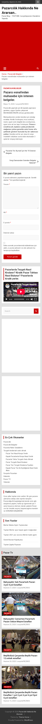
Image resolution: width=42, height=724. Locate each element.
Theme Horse (24, 717)
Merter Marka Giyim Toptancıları (16, 525)
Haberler (7, 476)
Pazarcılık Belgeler (12, 88)
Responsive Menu (37, 2)
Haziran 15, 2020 (10, 701)
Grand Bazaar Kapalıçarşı (13, 540)
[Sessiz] (32, 299)
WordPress (28, 720)
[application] (21, 292)
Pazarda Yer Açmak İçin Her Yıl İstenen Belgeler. (21, 152)
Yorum (7, 184)
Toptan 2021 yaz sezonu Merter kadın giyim (20, 535)
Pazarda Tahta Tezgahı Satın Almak (19, 459)
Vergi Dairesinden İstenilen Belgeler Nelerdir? (22, 161)
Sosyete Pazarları (10, 473)
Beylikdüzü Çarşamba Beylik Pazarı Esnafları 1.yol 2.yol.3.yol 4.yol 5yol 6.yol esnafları (20, 695)
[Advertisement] (21, 44)
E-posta (7, 223)
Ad (5, 212)
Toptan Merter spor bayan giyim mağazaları (20, 530)
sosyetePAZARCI (22, 104)
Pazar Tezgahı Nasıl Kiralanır (16, 462)
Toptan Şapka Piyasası (12, 545)
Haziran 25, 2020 (10, 624)
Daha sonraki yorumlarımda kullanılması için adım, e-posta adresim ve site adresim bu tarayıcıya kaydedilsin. (20, 247)
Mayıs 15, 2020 (9, 104)
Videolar (7, 482)
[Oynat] (6, 299)
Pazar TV (7, 479)
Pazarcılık (7, 442)
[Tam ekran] (35, 299)
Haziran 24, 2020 (10, 661)
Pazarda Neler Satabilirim (13, 448)
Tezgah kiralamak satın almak (15, 451)
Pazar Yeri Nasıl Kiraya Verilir (17, 453)
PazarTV (7, 576)
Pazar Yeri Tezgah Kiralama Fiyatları (19, 465)
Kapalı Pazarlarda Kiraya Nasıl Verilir (19, 456)
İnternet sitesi (9, 233)
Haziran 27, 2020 (10, 588)
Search (36, 311)
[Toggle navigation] (5, 68)
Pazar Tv (8, 552)
